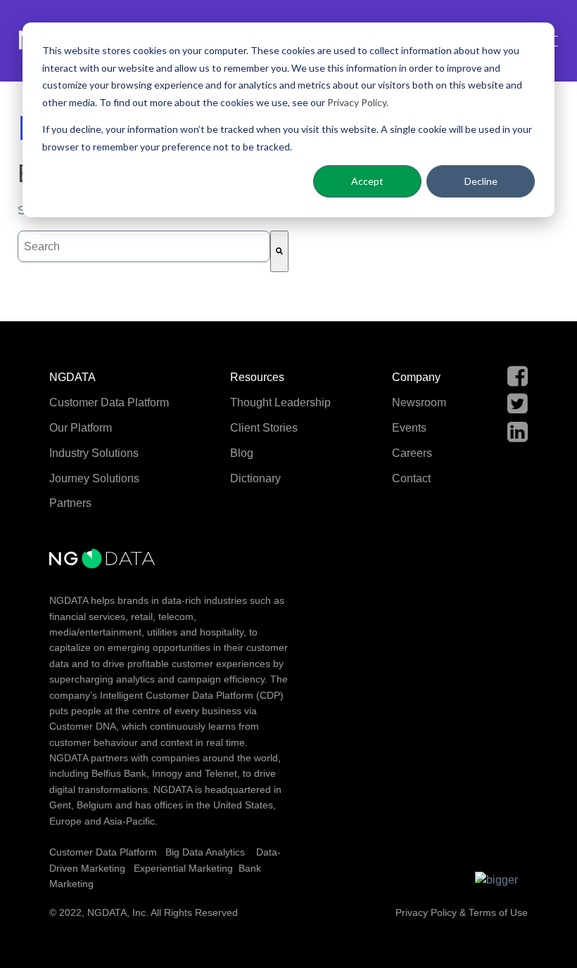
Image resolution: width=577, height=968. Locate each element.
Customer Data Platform (103, 852)
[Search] (279, 251)
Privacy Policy (356, 102)
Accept (367, 181)
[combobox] (144, 246)
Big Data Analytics (205, 852)
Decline (480, 181)
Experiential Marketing (183, 868)
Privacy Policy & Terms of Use (461, 912)
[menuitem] (109, 377)
